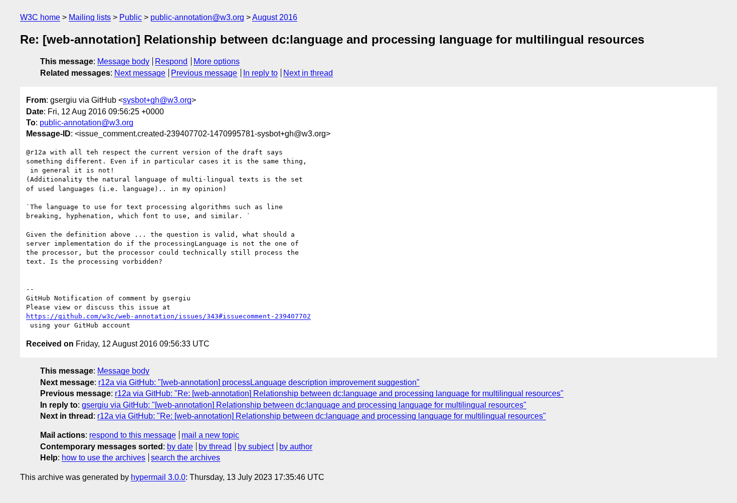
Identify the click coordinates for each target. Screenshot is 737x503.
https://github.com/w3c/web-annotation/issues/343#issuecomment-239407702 (168, 316)
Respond (171, 61)
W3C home (40, 17)
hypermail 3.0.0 (158, 477)
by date (180, 446)
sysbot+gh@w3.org (157, 100)
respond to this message (132, 435)
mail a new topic (210, 435)
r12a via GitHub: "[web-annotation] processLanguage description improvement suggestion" (259, 382)
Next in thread (308, 73)
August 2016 (274, 17)
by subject (256, 446)
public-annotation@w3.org (197, 17)
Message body (123, 61)
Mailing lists (90, 17)
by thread (215, 446)
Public (130, 17)
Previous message (204, 73)
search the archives (185, 457)
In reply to (260, 73)
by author (295, 446)
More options (217, 61)
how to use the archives (103, 457)
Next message (139, 73)
